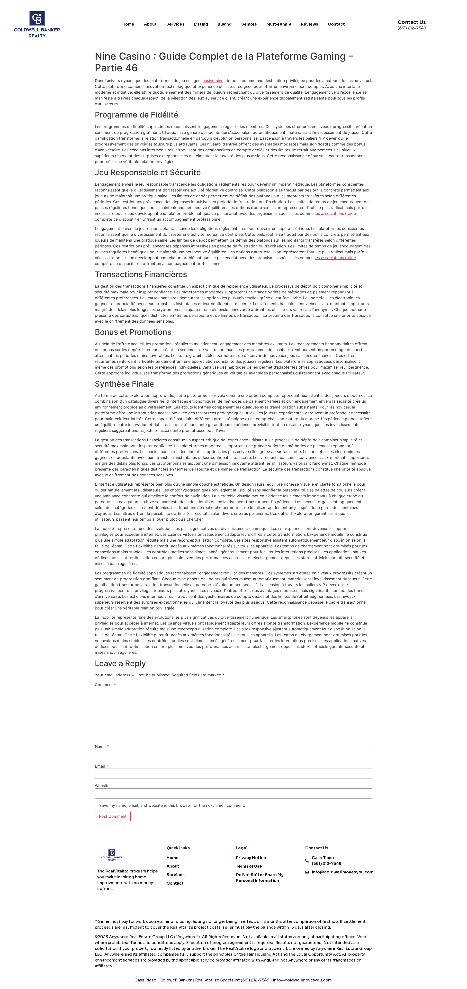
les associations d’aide (335, 213)
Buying (225, 24)
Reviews (309, 24)
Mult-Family (279, 24)
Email (101, 766)
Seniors (249, 24)
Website (102, 786)
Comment (105, 685)
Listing (201, 24)
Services (175, 24)
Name (102, 746)
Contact (336, 24)
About (150, 24)
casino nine (213, 80)
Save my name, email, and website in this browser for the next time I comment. (172, 805)
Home (128, 24)
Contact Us (412, 22)
